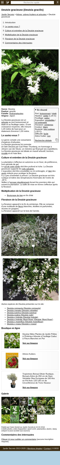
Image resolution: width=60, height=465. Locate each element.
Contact (47, 448)
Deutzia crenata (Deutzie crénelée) (22, 310)
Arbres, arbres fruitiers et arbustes (31, 14)
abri (50, 171)
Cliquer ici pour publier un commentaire (18, 439)
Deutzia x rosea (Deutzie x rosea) (22, 324)
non (49, 136)
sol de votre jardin (12, 166)
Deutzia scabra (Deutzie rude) (20, 315)
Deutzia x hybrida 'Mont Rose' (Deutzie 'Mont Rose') (30, 319)
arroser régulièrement (19, 182)
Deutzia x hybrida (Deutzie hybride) (22, 317)
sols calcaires (28, 169)
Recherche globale (43, 140)
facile (46, 134)
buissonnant (45, 113)
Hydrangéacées (16, 113)
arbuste (4, 122)
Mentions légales (34, 448)
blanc (45, 127)
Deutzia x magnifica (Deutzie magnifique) (25, 322)
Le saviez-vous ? (12, 26)
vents (3, 173)
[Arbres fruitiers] (23, 360)
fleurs (20, 206)
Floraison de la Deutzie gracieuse (20, 39)
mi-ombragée (41, 122)
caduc (47, 118)
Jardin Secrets (7, 14)
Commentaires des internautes (18, 43)
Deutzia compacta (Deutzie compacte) (24, 308)
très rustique (49, 129)
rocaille (4, 153)
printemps (48, 125)
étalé (54, 113)
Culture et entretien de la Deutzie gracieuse (24, 30)
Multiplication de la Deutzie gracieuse (21, 35)
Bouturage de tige (15, 195)
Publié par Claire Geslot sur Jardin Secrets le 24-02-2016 (23, 427)
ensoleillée (50, 120)
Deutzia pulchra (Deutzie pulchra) (22, 313)
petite (45, 116)
